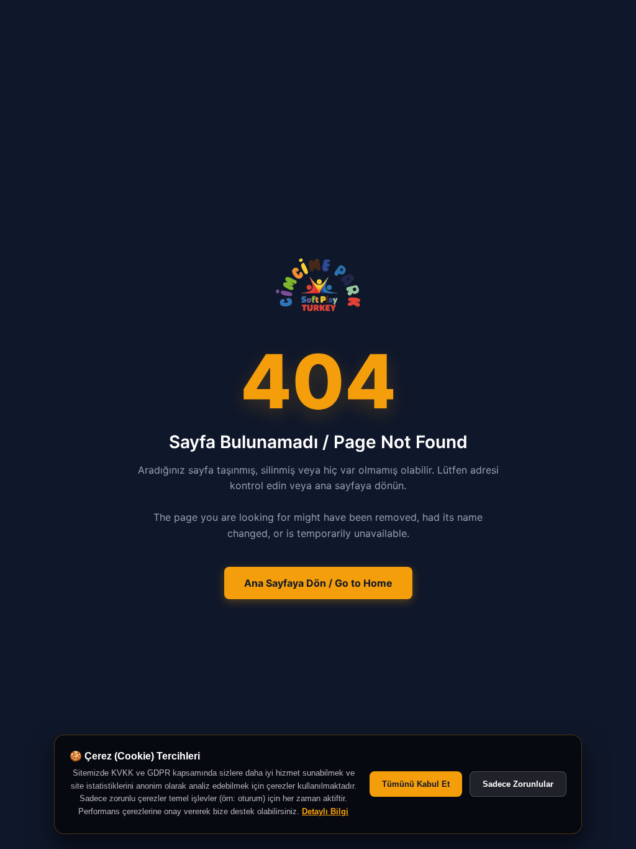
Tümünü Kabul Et (416, 784)
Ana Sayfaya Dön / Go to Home (318, 583)
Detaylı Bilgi (325, 811)
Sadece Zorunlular (518, 784)
